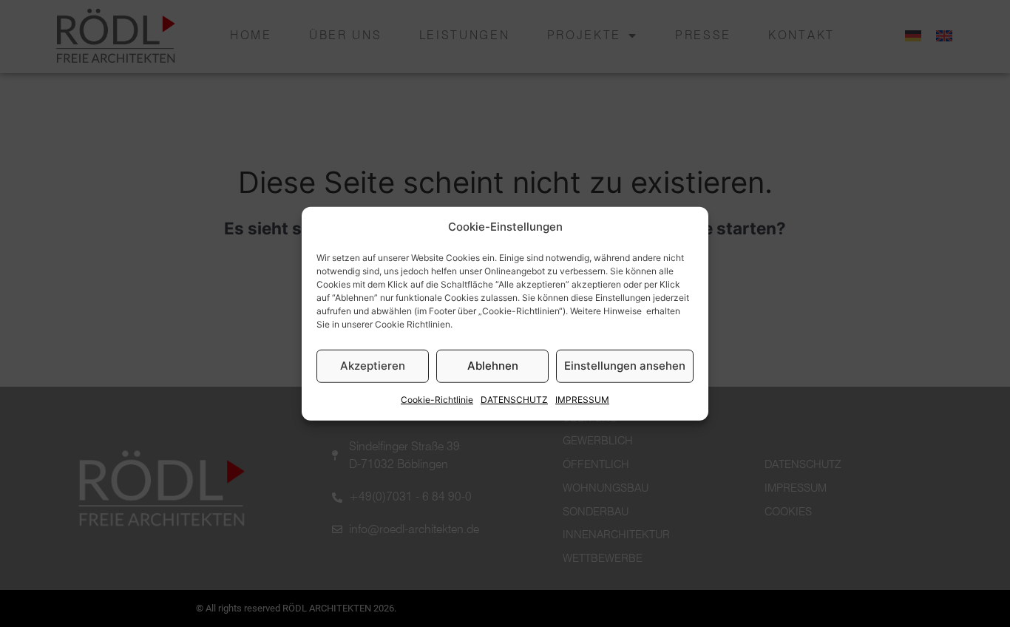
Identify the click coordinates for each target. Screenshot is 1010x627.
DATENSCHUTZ (514, 399)
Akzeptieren (372, 366)
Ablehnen (492, 366)
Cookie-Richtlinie (437, 399)
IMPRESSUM (582, 399)
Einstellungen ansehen (624, 366)
